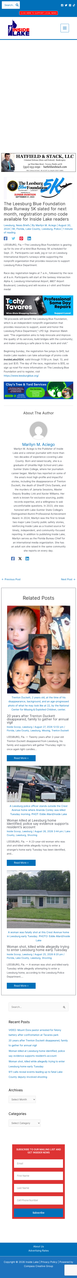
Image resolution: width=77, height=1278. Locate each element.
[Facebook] (62, 5)
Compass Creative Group (38, 1266)
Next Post (68, 579)
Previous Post (11, 579)
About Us (38, 1246)
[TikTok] (74, 5)
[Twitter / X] (20, 558)
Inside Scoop (14, 727)
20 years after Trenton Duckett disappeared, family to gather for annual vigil (38, 719)
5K (13, 228)
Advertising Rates (38, 1250)
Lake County (33, 228)
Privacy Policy (49, 1262)
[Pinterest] (21, 238)
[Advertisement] (38, 80)
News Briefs (23, 225)
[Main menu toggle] (65, 28)
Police (57, 228)
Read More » (21, 758)
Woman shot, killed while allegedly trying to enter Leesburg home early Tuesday (38, 948)
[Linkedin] (29, 238)
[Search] (17, 5)
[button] (38, 13)
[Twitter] (66, 5)
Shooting (32, 835)
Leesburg (9, 225)
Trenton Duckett (60, 730)
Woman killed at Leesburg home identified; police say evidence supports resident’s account (38, 823)
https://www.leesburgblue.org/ (21, 375)
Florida (20, 228)
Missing (46, 730)
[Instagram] (70, 5)
